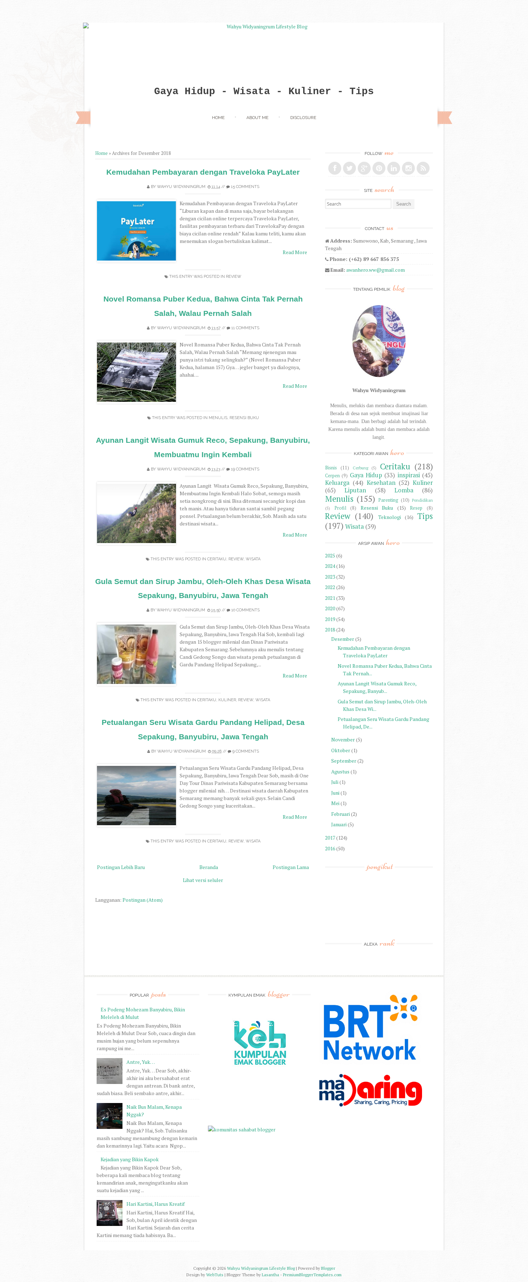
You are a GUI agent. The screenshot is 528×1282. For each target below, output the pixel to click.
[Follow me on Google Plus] (364, 168)
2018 (330, 629)
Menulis (218, 417)
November (343, 739)
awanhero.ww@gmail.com (375, 269)
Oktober (340, 750)
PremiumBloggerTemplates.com (312, 1274)
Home (218, 117)
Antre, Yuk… (140, 1061)
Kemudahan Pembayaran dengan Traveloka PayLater (203, 172)
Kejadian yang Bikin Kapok (130, 1159)
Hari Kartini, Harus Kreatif (155, 1203)
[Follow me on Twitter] (349, 168)
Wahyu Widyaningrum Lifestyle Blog (261, 1268)
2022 (330, 587)
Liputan (355, 490)
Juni (335, 792)
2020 (330, 608)
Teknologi (389, 517)
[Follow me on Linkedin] (393, 168)
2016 (330, 848)
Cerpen (332, 476)
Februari (340, 813)
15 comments (245, 186)
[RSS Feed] (423, 168)
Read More (295, 252)
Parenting (388, 500)
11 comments (245, 328)
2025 (330, 555)
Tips (425, 516)
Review (233, 276)
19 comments (245, 469)
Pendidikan (422, 500)
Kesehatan (381, 483)
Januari (339, 824)
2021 (330, 597)
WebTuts (214, 1274)
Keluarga (337, 483)
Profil (340, 508)
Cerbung (360, 467)
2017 (330, 837)
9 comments (245, 751)
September (343, 760)
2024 (330, 565)
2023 (330, 576)
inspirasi (409, 475)
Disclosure (303, 117)
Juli (334, 781)
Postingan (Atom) (142, 899)
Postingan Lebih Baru (121, 867)
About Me (257, 117)
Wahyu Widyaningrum (181, 186)
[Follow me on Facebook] (334, 168)
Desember (342, 638)
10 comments (245, 610)
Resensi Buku (244, 417)
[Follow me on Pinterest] (378, 168)
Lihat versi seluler (203, 880)
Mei (335, 803)
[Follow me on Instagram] (408, 168)
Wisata (253, 559)
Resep (416, 508)
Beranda (208, 867)
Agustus (340, 771)
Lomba (403, 490)
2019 (330, 619)
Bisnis (331, 468)
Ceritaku (216, 559)
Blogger (328, 1268)
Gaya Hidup (366, 475)
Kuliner (227, 700)
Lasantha (270, 1274)
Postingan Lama (291, 867)
